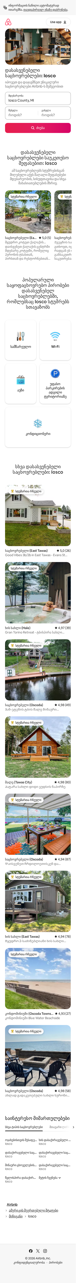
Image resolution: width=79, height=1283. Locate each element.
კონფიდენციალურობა (29, 1262)
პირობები (55, 1262)
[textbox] (21, 114)
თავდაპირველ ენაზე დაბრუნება (45, 10)
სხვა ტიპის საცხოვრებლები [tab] (24, 1127)
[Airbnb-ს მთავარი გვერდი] (8, 21)
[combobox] (37, 100)
